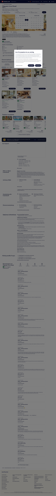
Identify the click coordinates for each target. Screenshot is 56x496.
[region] (28, 59)
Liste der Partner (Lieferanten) (19, 62)
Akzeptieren (38, 65)
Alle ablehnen (31, 65)
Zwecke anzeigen (19, 65)
